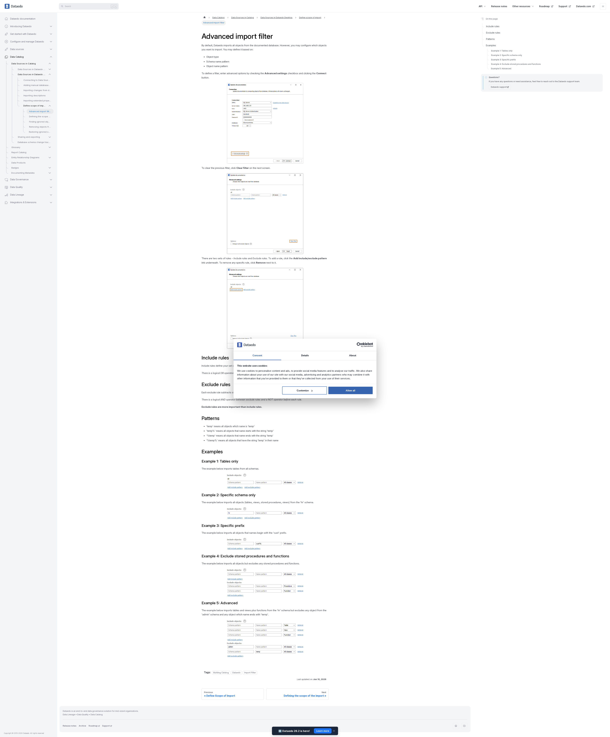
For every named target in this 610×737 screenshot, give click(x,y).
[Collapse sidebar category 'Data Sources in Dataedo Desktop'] (50, 74)
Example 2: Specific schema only (506, 55)
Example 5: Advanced (501, 68)
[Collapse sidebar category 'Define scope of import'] (50, 106)
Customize (303, 390)
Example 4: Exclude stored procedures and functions (516, 64)
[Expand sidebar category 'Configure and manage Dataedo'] (51, 42)
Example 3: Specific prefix (503, 59)
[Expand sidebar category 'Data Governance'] (51, 180)
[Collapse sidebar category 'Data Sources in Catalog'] (50, 63)
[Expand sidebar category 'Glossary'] (50, 147)
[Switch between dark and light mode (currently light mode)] (603, 6)
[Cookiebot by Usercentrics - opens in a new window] (359, 344)
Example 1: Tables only (501, 51)
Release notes (499, 6)
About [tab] (352, 355)
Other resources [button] (521, 6)
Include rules (492, 26)
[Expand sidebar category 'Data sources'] (51, 49)
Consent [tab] (257, 355)
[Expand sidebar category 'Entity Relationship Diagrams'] (50, 157)
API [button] (480, 6)
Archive (82, 726)
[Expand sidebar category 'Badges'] (50, 168)
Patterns (490, 39)
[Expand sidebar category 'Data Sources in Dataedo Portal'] (50, 69)
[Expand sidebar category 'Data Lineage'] (51, 195)
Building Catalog (221, 672)
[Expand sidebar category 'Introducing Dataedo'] (51, 26)
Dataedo (236, 672)
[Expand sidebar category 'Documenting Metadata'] (50, 173)
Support (563, 6)
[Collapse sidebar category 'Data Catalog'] (51, 57)
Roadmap (544, 6)
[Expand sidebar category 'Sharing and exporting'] (50, 137)
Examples (491, 45)
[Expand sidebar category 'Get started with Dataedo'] (51, 34)
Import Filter (250, 672)
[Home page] (204, 17)
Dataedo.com (583, 6)
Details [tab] (305, 355)
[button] (25, 202)
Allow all (350, 390)
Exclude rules (493, 32)
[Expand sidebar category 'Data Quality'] (51, 187)
